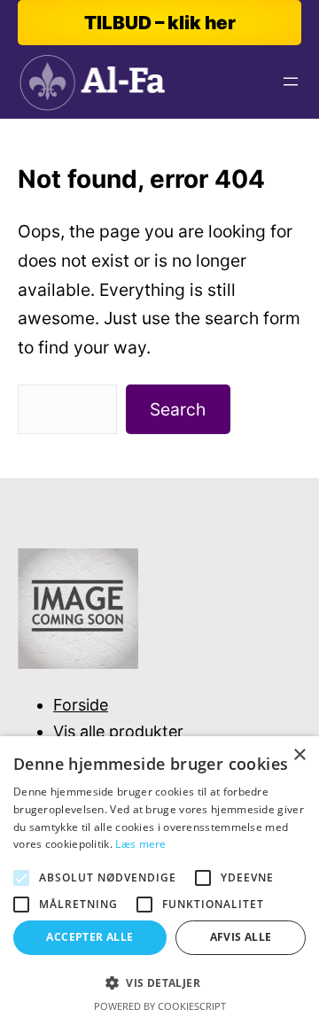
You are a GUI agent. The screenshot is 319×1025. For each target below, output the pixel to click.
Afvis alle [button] (241, 936)
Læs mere (140, 843)
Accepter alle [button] (89, 936)
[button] (159, 983)
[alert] (159, 880)
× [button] (299, 755)
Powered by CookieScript (160, 1006)
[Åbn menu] (290, 81)
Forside (80, 704)
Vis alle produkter (118, 731)
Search (178, 409)
